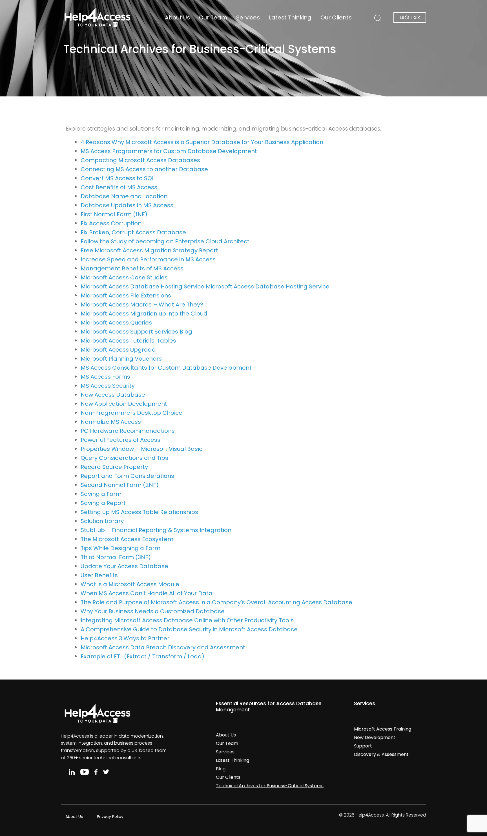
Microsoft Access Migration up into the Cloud (144, 313)
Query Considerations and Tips (124, 458)
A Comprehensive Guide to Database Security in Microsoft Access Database (189, 629)
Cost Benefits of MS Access (119, 187)
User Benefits (99, 575)
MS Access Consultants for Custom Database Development (166, 368)
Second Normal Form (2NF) (120, 485)
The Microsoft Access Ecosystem (127, 539)
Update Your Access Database (124, 566)
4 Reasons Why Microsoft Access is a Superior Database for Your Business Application (202, 142)
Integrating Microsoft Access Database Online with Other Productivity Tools (187, 620)
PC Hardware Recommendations (128, 431)
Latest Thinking (290, 17)
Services (248, 17)
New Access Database (113, 395)
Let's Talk (410, 17)
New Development (374, 737)
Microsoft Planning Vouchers (121, 359)
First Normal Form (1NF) (114, 214)
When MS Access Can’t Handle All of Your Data (146, 593)
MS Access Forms (105, 377)
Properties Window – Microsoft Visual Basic (141, 449)
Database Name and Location (124, 196)
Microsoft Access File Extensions (126, 295)
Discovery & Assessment (381, 754)
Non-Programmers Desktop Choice (131, 413)
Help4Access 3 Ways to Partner (125, 638)
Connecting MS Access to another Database (144, 169)
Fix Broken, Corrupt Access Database (133, 232)
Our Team (213, 17)
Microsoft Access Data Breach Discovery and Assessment (163, 647)
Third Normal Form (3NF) (116, 557)
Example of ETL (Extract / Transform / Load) (142, 656)
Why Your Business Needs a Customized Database (153, 611)
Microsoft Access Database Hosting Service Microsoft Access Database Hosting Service (205, 286)
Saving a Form (101, 494)
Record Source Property (114, 467)
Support (363, 746)
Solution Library (102, 521)
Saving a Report (103, 503)
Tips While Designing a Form (120, 548)
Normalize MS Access (111, 422)
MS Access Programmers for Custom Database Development (169, 151)
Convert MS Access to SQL (117, 178)
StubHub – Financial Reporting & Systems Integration (156, 530)
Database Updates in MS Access (127, 205)
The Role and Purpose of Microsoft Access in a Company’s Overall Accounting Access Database (216, 602)
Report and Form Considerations (127, 476)
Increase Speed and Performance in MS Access (148, 259)
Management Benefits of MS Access (132, 268)
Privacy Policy (110, 816)
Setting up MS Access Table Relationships (139, 512)
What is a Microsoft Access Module (130, 584)
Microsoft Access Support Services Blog (136, 332)
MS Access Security (108, 386)
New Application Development (124, 404)
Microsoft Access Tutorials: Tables (128, 341)
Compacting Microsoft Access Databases (140, 160)
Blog (220, 769)
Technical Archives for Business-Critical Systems (270, 785)
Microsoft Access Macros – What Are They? (142, 304)
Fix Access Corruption (111, 223)
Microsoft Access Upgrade (118, 350)
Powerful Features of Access (120, 440)
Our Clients (336, 17)
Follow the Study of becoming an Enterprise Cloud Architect (165, 241)
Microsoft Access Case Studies (124, 277)
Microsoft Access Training (382, 729)
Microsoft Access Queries (116, 323)
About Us (177, 17)
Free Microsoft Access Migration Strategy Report (149, 250)
